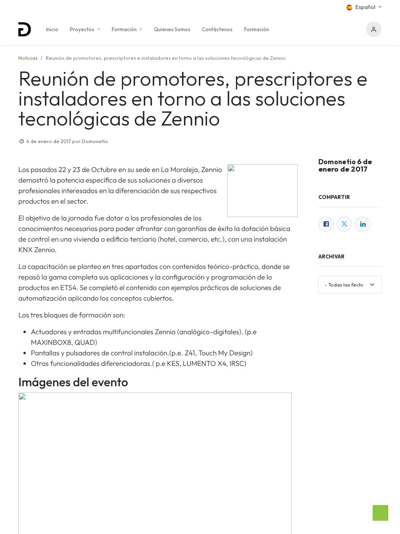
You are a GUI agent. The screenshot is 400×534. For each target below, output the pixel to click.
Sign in (374, 29)
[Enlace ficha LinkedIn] (362, 224)
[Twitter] (344, 224)
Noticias (28, 58)
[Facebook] (326, 224)
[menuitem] (52, 29)
